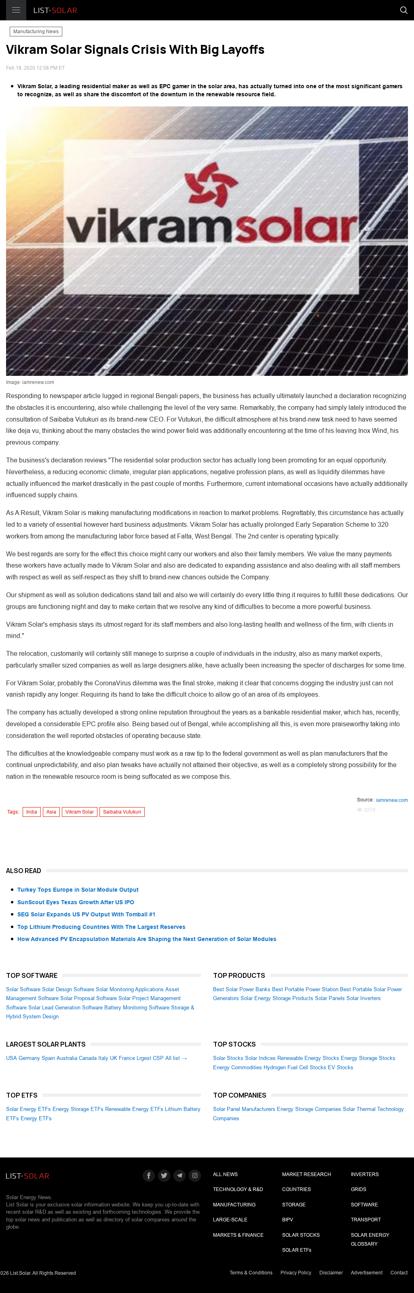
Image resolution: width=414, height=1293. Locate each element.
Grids (358, 1189)
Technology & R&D (238, 1189)
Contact (399, 1273)
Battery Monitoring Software (136, 1008)
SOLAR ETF (296, 1250)
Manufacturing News (36, 31)
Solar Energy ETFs (28, 1109)
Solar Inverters (363, 998)
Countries (296, 1189)
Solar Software (23, 989)
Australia (67, 1058)
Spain (48, 1058)
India (31, 812)
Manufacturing (234, 1205)
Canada (88, 1058)
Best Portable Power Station (305, 989)
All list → (176, 1058)
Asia (51, 812)
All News (225, 1174)
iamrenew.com (392, 800)
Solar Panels (330, 998)
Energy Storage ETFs (78, 1109)
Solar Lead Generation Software (65, 1008)
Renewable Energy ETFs (134, 1109)
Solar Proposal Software (88, 998)
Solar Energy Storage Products (277, 998)
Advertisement (366, 1273)
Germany (29, 1058)
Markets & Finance (238, 1235)
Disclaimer (331, 1273)
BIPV (287, 1220)
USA (11, 1058)
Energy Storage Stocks (368, 1058)
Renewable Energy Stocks (308, 1058)
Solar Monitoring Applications (130, 989)
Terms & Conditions (251, 1273)
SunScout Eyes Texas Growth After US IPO (75, 902)
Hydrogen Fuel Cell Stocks (295, 1067)
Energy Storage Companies (309, 1109)
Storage (294, 1205)
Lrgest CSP (150, 1058)
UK (113, 1058)
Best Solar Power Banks (241, 989)
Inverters (365, 1174)
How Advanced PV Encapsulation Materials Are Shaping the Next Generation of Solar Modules (147, 939)
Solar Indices (260, 1058)
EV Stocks (340, 1067)
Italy (103, 1058)
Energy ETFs (36, 1118)
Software (364, 1205)
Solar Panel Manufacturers (244, 1109)
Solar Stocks (228, 1058)
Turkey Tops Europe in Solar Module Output (78, 889)
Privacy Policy (296, 1273)
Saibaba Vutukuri (122, 812)
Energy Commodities (237, 1067)
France (127, 1058)
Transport (366, 1220)
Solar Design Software (68, 989)
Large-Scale (230, 1220)
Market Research (306, 1174)
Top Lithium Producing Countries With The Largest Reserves (101, 927)
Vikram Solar (79, 812)
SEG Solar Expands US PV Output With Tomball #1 (86, 914)
